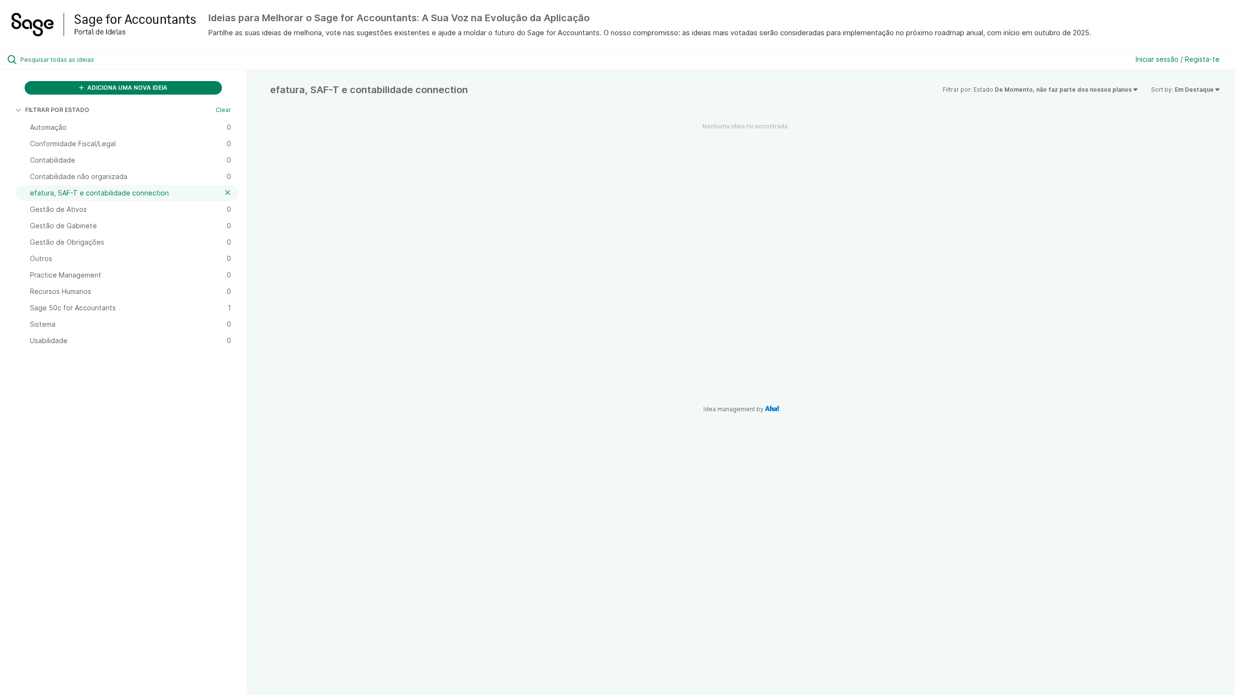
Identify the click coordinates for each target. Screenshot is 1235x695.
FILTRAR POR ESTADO (57, 109)
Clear (223, 109)
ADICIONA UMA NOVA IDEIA (126, 87)
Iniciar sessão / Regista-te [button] (1178, 59)
